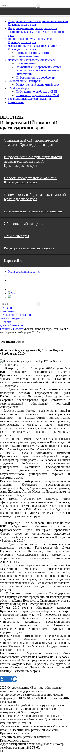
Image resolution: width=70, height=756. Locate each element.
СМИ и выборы (18, 88)
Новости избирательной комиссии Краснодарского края (30, 40)
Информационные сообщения (35, 77)
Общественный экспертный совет (38, 84)
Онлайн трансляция (7, 309)
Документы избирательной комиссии (32, 59)
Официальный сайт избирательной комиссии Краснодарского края (31, 142)
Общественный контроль (24, 81)
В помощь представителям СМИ (37, 95)
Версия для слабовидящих (12, 323)
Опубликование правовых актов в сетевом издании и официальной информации (38, 70)
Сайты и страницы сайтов (33, 52)
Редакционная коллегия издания (29, 98)
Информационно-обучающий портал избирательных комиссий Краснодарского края (36, 31)
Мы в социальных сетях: (24, 271)
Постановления (26, 63)
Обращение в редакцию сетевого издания (16, 316)
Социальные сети (27, 56)
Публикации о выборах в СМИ (36, 91)
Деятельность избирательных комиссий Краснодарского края (34, 47)
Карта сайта (16, 102)
